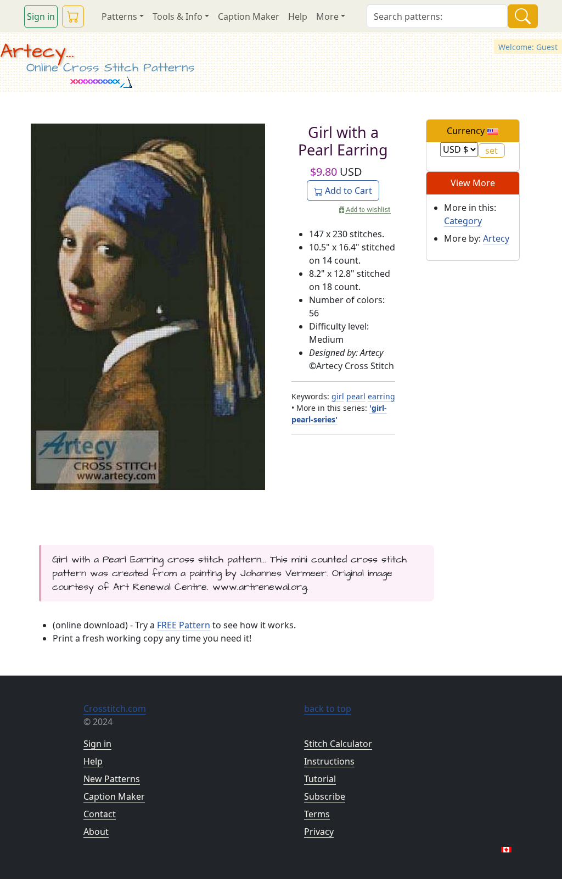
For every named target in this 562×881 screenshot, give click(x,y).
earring (381, 396)
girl (337, 396)
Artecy (496, 238)
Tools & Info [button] (178, 16)
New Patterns (111, 779)
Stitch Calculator (338, 744)
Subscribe (324, 796)
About (96, 832)
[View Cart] (73, 16)
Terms (317, 814)
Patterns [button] (119, 16)
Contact (99, 814)
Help (297, 16)
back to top (327, 708)
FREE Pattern (183, 625)
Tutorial (320, 779)
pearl (356, 396)
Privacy (319, 832)
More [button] (327, 16)
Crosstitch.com (114, 708)
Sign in (41, 16)
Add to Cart (347, 191)
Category (463, 221)
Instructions (329, 761)
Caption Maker (248, 16)
